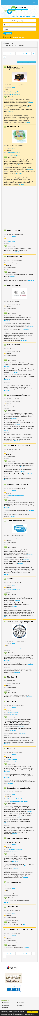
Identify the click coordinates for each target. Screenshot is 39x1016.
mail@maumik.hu (13, 712)
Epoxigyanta (7, 559)
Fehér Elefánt (20, 109)
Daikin (20, 474)
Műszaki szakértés (26, 719)
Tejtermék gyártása (18, 947)
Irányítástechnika (20, 721)
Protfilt (10, 780)
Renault (20, 329)
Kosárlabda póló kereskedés (11, 506)
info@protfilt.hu (12, 759)
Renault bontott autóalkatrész (19, 788)
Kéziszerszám (20, 866)
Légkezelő (16, 471)
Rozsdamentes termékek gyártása (22, 766)
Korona (27, 109)
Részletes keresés (18, 37)
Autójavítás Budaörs (17, 364)
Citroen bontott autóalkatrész (18, 395)
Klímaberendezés (8, 471)
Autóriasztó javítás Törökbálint (18, 376)
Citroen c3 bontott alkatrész (26, 428)
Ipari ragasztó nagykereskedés (17, 550)
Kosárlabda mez (14, 510)
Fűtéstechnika (17, 695)
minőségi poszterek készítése (24, 598)
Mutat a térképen (12, 97)
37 (33, 54)
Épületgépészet (8, 696)
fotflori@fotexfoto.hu (14, 589)
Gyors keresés (7, 37)
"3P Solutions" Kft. (14, 882)
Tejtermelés (17, 413)
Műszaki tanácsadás (18, 250)
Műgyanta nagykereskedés (20, 549)
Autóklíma (22, 369)
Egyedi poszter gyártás (10, 598)
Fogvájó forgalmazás (19, 99)
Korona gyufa (7, 107)
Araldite (6, 563)
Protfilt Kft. (11, 748)
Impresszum (5, 1002)
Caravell (11, 474)
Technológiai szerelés (10, 721)
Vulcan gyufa (12, 173)
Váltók (12, 728)
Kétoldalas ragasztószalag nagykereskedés (15, 554)
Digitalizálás (17, 597)
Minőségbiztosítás (15, 657)
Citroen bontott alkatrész (24, 323)
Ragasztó (27, 557)
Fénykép (6, 604)
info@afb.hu (11, 241)
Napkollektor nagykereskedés (12, 467)
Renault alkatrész (27, 813)
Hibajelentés (5, 1005)
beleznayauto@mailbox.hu (15, 799)
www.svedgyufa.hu (15, 94)
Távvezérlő (7, 730)
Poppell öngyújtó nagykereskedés (13, 161)
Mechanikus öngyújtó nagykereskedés (23, 160)
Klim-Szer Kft (12, 677)
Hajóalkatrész (21, 663)
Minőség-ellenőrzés (26, 657)
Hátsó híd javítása (25, 319)
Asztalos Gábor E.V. (15, 256)
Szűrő (25, 776)
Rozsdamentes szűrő (15, 774)
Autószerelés (7, 364)
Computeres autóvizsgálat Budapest (13, 808)
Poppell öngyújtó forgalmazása (19, 102)
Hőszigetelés (23, 696)
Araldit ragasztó (17, 561)
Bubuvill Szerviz (13, 345)
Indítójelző (29, 728)
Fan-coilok (13, 469)
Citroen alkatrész (27, 421)
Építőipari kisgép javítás (20, 858)
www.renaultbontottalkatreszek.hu (19, 801)
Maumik (11, 733)
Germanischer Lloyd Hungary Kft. (20, 621)
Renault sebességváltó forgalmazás (16, 808)
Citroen (11, 329)
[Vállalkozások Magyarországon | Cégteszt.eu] (14, 10)
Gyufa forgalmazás (16, 101)
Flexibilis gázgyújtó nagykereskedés (22, 163)
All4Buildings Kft (13, 230)
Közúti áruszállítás (18, 925)
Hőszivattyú (19, 469)
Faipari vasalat (14, 864)
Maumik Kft (16, 733)
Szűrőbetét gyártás (14, 770)
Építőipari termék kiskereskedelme (25, 860)
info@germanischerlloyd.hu (15, 648)
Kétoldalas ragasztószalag (17, 557)
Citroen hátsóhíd (21, 422)
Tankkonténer (13, 663)
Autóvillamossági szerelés (27, 363)
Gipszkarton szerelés (26, 695)
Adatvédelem (20, 1002)
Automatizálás (17, 719)
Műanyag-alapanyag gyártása (21, 900)
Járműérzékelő (22, 728)
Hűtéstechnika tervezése (27, 463)
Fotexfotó (10, 579)
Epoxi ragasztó (15, 559)
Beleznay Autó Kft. (14, 285)
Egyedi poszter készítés (26, 597)
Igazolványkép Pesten (16, 603)
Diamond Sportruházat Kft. (17, 484)
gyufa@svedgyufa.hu (14, 92)
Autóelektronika (8, 372)
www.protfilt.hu (14, 762)
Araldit (10, 561)
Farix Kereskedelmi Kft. (16, 521)
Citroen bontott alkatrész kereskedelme (17, 318)
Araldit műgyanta (26, 561)
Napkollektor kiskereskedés (25, 465)
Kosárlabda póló (23, 510)
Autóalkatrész (13, 323)
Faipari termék (8, 861)
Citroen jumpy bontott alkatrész (26, 426)
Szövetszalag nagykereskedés (21, 553)
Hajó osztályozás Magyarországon (24, 658)
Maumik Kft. (11, 701)
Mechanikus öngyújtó (15, 105)
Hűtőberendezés (27, 469)
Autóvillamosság (14, 369)
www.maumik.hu (14, 715)
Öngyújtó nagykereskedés (11, 164)
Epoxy (21, 559)
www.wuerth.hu (14, 852)
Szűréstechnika (8, 768)
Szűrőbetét (31, 776)
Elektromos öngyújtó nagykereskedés (15, 68)
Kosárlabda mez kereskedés (27, 506)
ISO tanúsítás (23, 664)
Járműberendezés (11, 866)
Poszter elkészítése (9, 600)
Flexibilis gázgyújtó (17, 107)
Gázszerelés (16, 696)
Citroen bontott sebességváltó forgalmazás (22, 415)
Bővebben (9, 90)
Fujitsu (24, 474)
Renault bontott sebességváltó (12, 325)
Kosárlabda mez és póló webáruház (22, 504)
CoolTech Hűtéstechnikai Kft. (18, 445)
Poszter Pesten (26, 603)
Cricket (11, 109)
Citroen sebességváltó (16, 421)
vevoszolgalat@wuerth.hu (15, 849)
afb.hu (11, 244)
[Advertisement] (19, 207)
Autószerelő (17, 316)
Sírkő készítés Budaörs (19, 274)
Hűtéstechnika (17, 463)
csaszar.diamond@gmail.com (16, 495)
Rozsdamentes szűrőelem (17, 776)
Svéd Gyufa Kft (13, 127)
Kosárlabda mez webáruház (21, 502)
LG (27, 474)
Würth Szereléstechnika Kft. (18, 838)
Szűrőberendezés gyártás (26, 770)
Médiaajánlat (20, 1005)
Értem (32, 1012)
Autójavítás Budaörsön (28, 364)
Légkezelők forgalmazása (11, 465)
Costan (16, 474)
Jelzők (15, 728)
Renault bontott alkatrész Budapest (17, 816)
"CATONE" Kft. (13, 907)
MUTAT (14, 87)
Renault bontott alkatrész (10, 815)
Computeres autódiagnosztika (21, 806)
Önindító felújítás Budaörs (15, 374)
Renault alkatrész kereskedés (19, 811)
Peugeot (15, 329)
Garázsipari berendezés (25, 864)
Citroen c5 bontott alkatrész (11, 428)
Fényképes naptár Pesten (16, 604)
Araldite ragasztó (13, 563)
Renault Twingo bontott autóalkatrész (20, 821)
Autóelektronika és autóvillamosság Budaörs (20, 370)
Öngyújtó (24, 107)
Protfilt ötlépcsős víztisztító (19, 780)
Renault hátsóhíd (22, 815)
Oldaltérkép (5, 1007)
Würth (10, 868)
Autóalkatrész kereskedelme (19, 317)
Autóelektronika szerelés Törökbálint (23, 378)
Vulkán (15, 109)
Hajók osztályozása (9, 658)
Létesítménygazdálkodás (20, 248)
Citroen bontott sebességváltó (20, 326)
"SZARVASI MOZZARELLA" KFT (20, 929)
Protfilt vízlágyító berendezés (23, 781)
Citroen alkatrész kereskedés (11, 416)
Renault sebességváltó (16, 813)
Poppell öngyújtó (26, 105)
